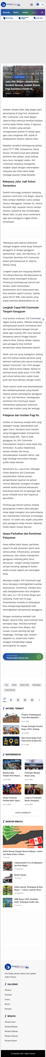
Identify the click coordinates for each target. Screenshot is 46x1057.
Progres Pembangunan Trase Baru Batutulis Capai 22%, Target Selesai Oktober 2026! (31, 716)
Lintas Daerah (20, 77)
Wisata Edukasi (11, 1031)
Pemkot (8, 990)
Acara (7, 999)
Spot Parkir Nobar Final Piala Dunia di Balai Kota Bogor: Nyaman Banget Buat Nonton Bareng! (31, 739)
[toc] (43, 319)
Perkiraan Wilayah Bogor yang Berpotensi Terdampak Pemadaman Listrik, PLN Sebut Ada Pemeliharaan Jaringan (33, 774)
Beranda (6, 12)
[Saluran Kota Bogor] (9, 18)
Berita (16, 12)
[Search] (31, 4)
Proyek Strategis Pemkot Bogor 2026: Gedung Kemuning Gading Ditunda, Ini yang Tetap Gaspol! (32, 728)
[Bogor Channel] (10, 4)
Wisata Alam (10, 1022)
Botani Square (20, 875)
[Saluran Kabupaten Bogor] (25, 18)
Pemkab (8, 995)
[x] (16, 21)
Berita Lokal (24, 685)
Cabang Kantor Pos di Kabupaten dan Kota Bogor (28, 864)
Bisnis (7, 1004)
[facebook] (9, 21)
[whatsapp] (23, 21)
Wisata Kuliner (11, 1041)
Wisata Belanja (11, 1027)
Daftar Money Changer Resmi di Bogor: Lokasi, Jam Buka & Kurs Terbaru (23, 852)
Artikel (25, 12)
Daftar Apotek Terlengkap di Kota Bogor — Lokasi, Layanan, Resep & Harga (28, 888)
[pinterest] (36, 21)
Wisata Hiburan (11, 1036)
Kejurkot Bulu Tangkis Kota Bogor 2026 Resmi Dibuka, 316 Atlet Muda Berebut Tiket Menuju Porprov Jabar (12, 774)
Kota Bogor (37, 685)
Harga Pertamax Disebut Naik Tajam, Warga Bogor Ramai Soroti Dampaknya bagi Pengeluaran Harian (11, 799)
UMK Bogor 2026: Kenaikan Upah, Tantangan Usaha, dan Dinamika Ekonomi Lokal (26, 900)
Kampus (8, 1009)
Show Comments (23, 813)
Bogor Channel (30, 1053)
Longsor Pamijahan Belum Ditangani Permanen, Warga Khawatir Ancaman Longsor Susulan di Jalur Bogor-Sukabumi (33, 799)
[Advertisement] (23, 42)
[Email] (29, 21)
